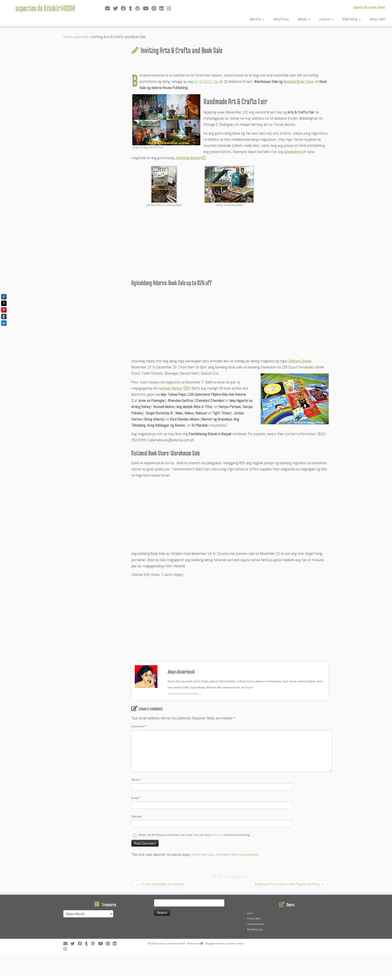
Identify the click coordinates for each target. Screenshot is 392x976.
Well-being (350, 19)
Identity (256, 19)
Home (67, 36)
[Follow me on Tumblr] (132, 8)
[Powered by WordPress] (201, 942)
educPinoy (281, 19)
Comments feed (255, 924)
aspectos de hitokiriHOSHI (45, 7)
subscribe (217, 835)
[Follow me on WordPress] (139, 8)
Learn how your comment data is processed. (225, 854)
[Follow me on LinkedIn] (163, 8)
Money (303, 19)
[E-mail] (109, 8)
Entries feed (253, 918)
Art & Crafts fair (207, 81)
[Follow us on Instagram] (170, 8)
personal (82, 36)
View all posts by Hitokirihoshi (184, 693)
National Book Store (298, 81)
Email (136, 798)
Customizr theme (234, 943)
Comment (138, 726)
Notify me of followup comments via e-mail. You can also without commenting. (194, 835)
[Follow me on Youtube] (147, 8)
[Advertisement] (230, 244)
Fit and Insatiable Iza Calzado (160, 884)
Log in (250, 913)
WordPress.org (254, 929)
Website (136, 816)
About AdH (377, 19)
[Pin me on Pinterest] (155, 8)
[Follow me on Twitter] (117, 8)
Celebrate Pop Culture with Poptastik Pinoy (289, 884)
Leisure (325, 19)
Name (136, 780)
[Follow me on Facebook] (125, 8)
